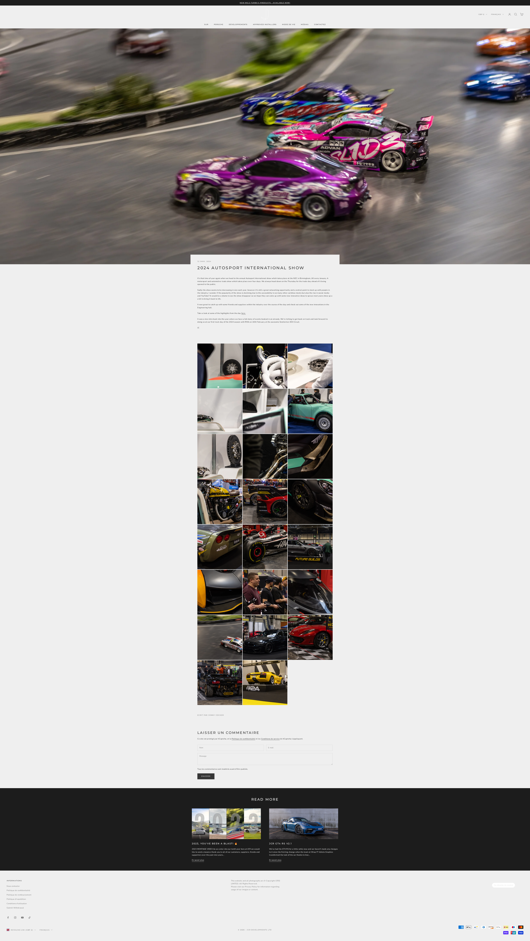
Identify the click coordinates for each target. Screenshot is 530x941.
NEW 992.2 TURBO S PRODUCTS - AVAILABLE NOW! (265, 3)
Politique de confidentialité (243, 739)
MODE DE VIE (288, 24)
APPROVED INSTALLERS (265, 24)
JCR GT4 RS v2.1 (280, 843)
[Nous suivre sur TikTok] (29, 917)
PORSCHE (218, 24)
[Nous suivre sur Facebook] (8, 917)
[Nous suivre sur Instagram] (15, 917)
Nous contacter (13, 886)
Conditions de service (270, 739)
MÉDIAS (305, 24)
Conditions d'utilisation (17, 903)
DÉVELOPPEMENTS (238, 24)
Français (496, 14)
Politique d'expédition (16, 899)
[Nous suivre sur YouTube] (22, 917)
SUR (206, 24)
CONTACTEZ (320, 24)
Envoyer (205, 776)
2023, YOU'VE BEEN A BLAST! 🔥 (215, 843)
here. (243, 313)
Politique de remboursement (19, 895)
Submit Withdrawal (15, 908)
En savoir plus (198, 860)
